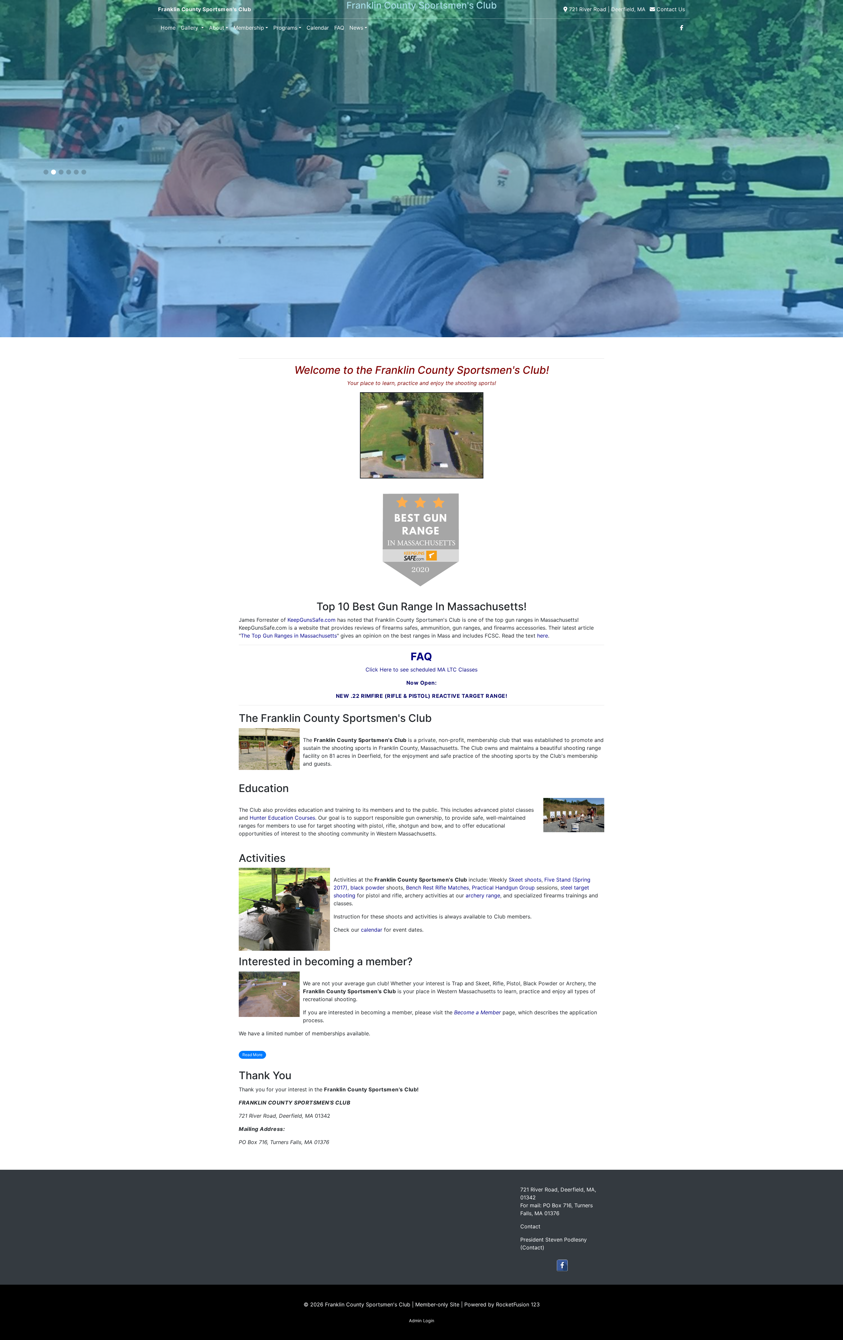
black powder (367, 887)
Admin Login (421, 1320)
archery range (483, 895)
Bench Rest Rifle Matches (437, 887)
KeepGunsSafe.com (311, 619)
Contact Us (671, 9)
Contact (532, 1247)
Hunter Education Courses (282, 817)
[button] (45, 172)
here (542, 635)
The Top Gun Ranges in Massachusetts (289, 635)
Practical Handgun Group (503, 887)
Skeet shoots (525, 879)
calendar (371, 929)
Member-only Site (437, 1304)
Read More (252, 1054)
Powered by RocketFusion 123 (502, 1304)
